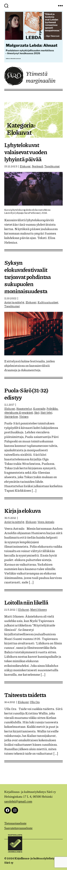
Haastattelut (24, 409)
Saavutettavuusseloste (18, 828)
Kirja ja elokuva (22, 510)
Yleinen (23, 417)
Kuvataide (39, 409)
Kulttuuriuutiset (48, 302)
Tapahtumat (52, 166)
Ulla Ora (35, 702)
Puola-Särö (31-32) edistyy (26, 393)
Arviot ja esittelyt (14, 302)
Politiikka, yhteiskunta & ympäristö (31, 411)
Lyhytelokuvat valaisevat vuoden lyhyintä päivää (25, 152)
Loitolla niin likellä (26, 602)
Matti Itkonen (38, 610)
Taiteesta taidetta (25, 695)
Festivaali (37, 166)
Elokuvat (25, 166)
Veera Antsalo (46, 522)
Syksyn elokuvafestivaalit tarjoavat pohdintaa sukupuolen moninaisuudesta (27, 276)
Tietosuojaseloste (15, 823)
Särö (36, 412)
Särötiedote (11, 417)
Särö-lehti (46, 412)
